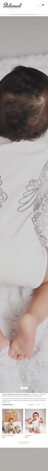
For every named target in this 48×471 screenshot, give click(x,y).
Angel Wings (27, 435)
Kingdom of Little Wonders (8, 435)
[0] (42, 6)
